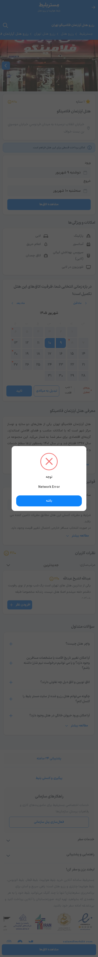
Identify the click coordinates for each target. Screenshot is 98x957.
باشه (49, 500)
